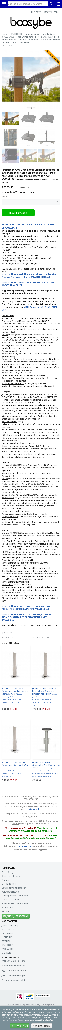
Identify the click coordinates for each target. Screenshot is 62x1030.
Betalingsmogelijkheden (14, 887)
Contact (5, 879)
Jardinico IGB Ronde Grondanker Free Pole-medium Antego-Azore (46, 769)
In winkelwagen (18, 212)
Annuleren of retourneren (15, 903)
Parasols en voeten (34, 33)
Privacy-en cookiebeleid (14, 980)
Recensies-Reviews (12, 875)
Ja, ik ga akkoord (20, 1025)
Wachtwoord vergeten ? (14, 965)
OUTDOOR (16, 33)
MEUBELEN (8, 929)
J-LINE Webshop (10, 925)
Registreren (51, 12)
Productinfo (8, 907)
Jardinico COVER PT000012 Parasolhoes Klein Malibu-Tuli (15, 769)
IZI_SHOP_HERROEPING (15, 916)
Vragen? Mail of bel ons (13, 960)
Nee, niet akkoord (41, 1025)
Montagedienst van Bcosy (15, 895)
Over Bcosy (8, 872)
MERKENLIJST (9, 883)
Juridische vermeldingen (14, 975)
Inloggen (36, 12)
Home (5, 33)
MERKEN (6, 952)
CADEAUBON (8, 948)
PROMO (6, 911)
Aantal (4, 196)
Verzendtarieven (10, 891)
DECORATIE (8, 933)
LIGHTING (7, 937)
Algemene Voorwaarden (14, 970)
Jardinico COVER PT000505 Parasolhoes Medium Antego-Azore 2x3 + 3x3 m (15, 696)
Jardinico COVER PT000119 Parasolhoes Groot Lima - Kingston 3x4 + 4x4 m (44, 696)
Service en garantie (11, 899)
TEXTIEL (6, 940)
